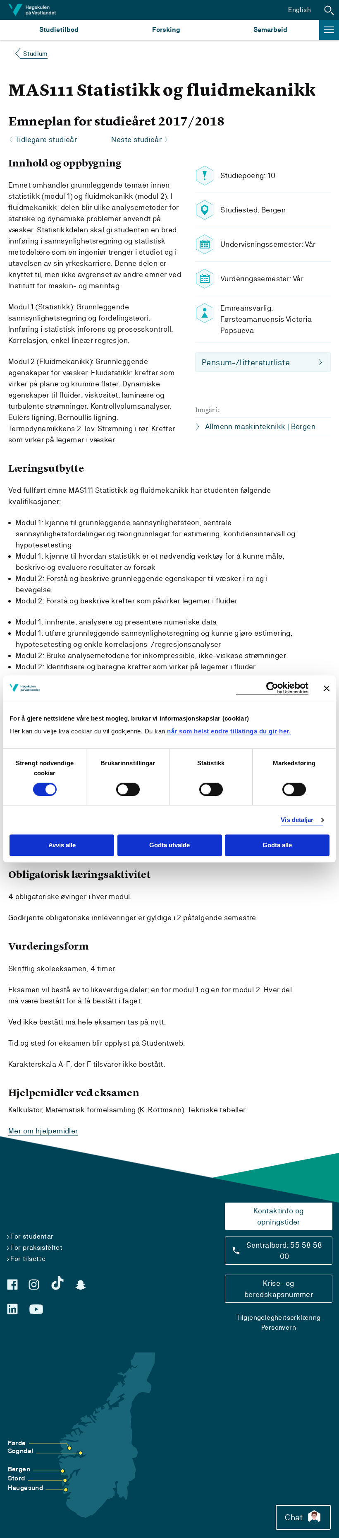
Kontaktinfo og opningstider (278, 1216)
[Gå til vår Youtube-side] (36, 1309)
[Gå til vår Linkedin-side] (12, 1309)
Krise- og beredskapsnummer (278, 1289)
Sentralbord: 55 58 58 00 (284, 1251)
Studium (35, 53)
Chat (294, 1517)
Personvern (278, 1327)
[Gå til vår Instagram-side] (34, 1284)
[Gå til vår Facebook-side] (12, 1284)
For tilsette (27, 1259)
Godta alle (277, 845)
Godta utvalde (169, 845)
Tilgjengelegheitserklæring (278, 1317)
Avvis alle (62, 845)
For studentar (31, 1236)
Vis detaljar (297, 819)
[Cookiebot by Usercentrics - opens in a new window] (272, 688)
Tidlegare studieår (46, 139)
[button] (329, 10)
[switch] (128, 789)
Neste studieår (136, 139)
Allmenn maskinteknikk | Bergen (260, 426)
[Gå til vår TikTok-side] (57, 1282)
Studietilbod (59, 30)
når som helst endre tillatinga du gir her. (229, 731)
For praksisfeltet (36, 1247)
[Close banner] (326, 688)
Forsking (166, 30)
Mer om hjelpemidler (43, 1130)
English (299, 10)
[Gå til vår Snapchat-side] (80, 1285)
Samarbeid (270, 30)
